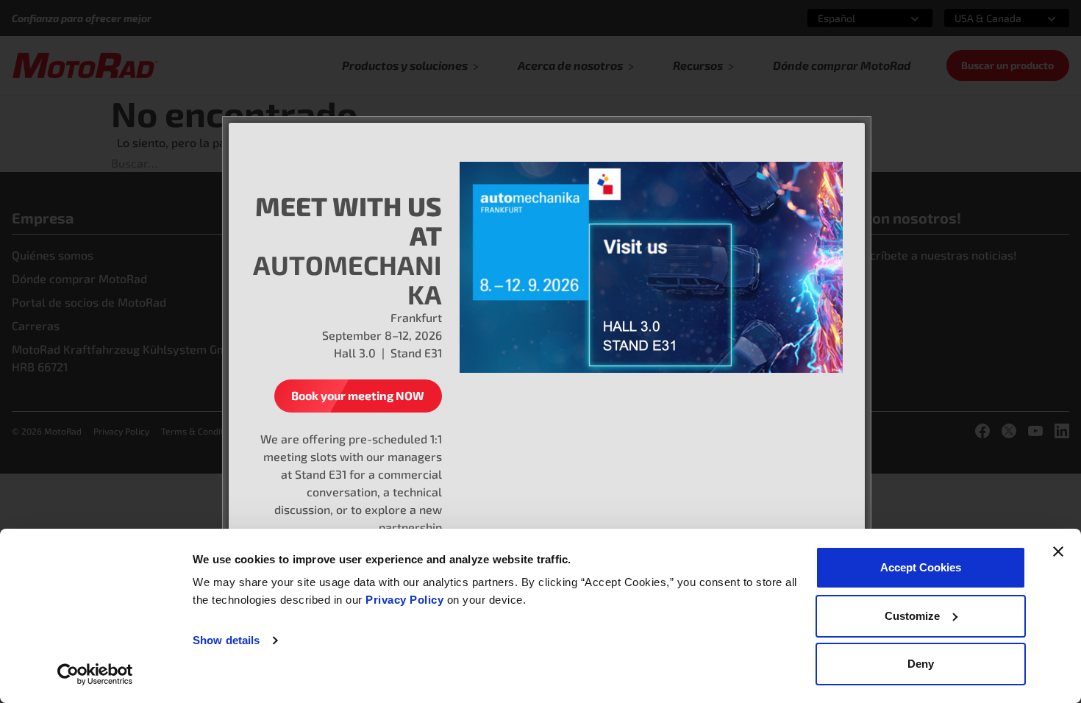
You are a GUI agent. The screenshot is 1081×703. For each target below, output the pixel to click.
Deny (920, 663)
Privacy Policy (406, 599)
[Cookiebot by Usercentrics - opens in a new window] (95, 674)
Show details (226, 640)
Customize (912, 616)
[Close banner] (1058, 551)
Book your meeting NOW (357, 395)
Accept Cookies (920, 567)
